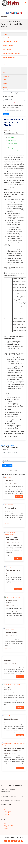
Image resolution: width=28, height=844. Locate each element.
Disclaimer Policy (8, 814)
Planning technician (13, 148)
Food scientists (12, 140)
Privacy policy (7, 811)
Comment (5, 449)
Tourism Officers (11, 632)
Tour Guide (11, 137)
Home (2, 21)
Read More (19, 496)
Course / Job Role (8, 96)
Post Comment (7, 466)
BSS (5, 823)
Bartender (7, 660)
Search (6, 114)
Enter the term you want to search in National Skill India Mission (13, 106)
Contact (6, 828)
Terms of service (8, 813)
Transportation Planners (15, 151)
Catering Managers (11, 719)
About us (6, 809)
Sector (5, 90)
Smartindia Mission (8, 825)
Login (5, 826)
